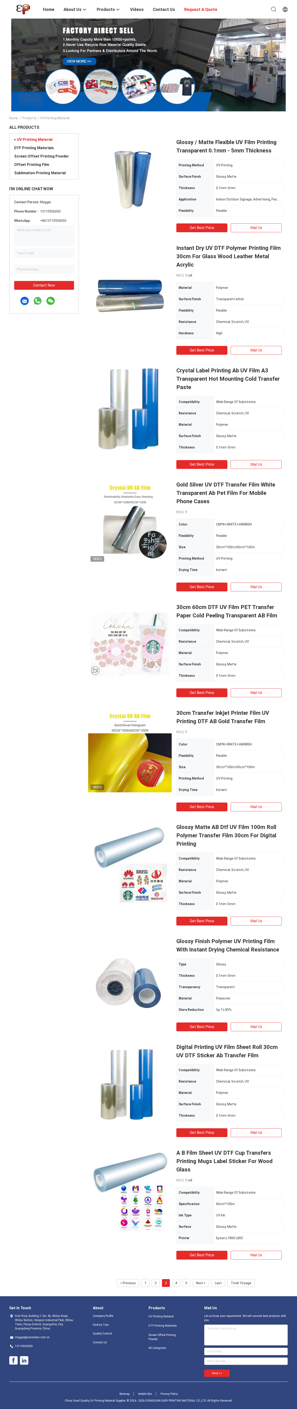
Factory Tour (101, 1324)
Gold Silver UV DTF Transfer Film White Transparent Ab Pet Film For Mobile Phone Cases (225, 493)
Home (13, 118)
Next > (201, 1283)
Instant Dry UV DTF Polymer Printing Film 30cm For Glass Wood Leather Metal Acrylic (228, 256)
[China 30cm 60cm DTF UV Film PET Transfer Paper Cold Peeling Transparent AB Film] (130, 645)
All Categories (157, 1348)
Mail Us (256, 228)
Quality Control (102, 1333)
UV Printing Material (34, 139)
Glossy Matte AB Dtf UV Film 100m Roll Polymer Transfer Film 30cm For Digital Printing (226, 835)
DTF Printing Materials (34, 148)
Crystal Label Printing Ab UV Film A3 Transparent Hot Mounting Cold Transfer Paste (228, 378)
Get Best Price (202, 228)
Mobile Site (145, 1394)
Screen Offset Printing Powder (41, 156)
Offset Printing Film (31, 164)
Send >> (217, 1373)
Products (29, 118)
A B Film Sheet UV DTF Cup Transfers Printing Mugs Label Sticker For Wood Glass (224, 1161)
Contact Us (100, 1342)
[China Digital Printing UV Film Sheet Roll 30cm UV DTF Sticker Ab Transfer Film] (130, 1085)
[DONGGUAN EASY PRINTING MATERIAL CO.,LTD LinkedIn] (24, 1360)
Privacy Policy (169, 1394)
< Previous (128, 1283)
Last (218, 1283)
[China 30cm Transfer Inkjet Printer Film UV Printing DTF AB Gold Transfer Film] (130, 750)
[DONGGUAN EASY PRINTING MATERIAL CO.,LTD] (23, 9)
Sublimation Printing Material (40, 173)
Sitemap (124, 1394)
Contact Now (44, 285)
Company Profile (103, 1316)
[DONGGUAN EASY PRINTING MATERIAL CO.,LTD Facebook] (13, 1360)
